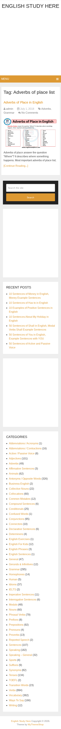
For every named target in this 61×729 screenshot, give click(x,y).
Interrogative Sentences (22, 599)
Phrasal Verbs (17, 614)
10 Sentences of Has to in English (28, 302)
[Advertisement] (30, 43)
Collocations (16, 493)
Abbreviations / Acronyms (23, 443)
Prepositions (16, 624)
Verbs (12, 690)
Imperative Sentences (21, 594)
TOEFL (13, 680)
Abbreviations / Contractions (25, 448)
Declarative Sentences (22, 529)
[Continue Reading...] (16, 165)
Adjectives (15, 458)
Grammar (9, 112)
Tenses (13, 675)
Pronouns (14, 629)
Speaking (14, 650)
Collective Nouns (19, 488)
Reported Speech (19, 639)
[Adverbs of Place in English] (30, 133)
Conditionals (16, 509)
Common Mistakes (19, 498)
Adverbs (46, 108)
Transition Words (18, 685)
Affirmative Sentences (21, 468)
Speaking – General (20, 655)
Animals (13, 473)
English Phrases (18, 549)
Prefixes (13, 619)
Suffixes (13, 665)
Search (30, 197)
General (13, 559)
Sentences (15, 645)
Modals (13, 604)
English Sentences (20, 554)
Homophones (17, 574)
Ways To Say (16, 700)
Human (13, 579)
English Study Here (30, 6)
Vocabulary (15, 695)
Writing (13, 705)
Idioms (13, 584)
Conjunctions (16, 519)
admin (9, 108)
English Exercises (19, 539)
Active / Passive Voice (21, 453)
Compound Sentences (22, 503)
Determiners (16, 534)
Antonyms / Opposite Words (25, 478)
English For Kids (18, 544)
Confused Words (18, 514)
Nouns (13, 609)
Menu (5, 79)
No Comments (29, 112)
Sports (12, 660)
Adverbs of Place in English (23, 102)
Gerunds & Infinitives (21, 564)
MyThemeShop (36, 724)
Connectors (15, 524)
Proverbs (14, 634)
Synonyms (15, 670)
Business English (19, 483)
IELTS (12, 589)
